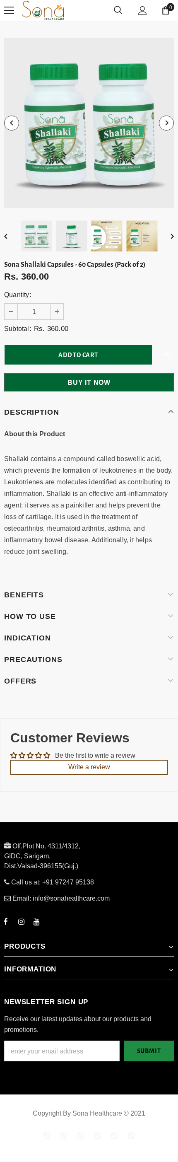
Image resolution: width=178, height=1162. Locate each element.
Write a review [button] (89, 767)
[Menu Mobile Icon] (9, 10)
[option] (89, 123)
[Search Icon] (118, 10)
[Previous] (11, 123)
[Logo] (74, 10)
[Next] (166, 123)
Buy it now (89, 382)
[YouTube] (36, 921)
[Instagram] (21, 921)
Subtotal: (17, 328)
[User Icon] (142, 10)
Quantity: (17, 294)
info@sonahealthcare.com (71, 898)
